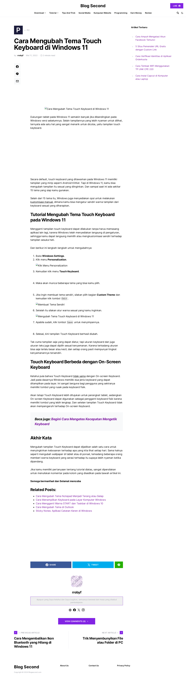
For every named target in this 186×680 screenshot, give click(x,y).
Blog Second (93, 5)
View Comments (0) (75, 621)
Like (175, 6)
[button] (182, 13)
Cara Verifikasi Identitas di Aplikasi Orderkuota (153, 58)
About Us (64, 665)
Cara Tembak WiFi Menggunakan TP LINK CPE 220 (152, 68)
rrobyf (20, 55)
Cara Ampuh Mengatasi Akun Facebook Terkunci (150, 38)
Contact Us (94, 665)
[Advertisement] (76, 83)
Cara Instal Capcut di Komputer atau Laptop (151, 77)
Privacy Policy (123, 665)
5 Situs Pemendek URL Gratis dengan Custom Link (150, 48)
